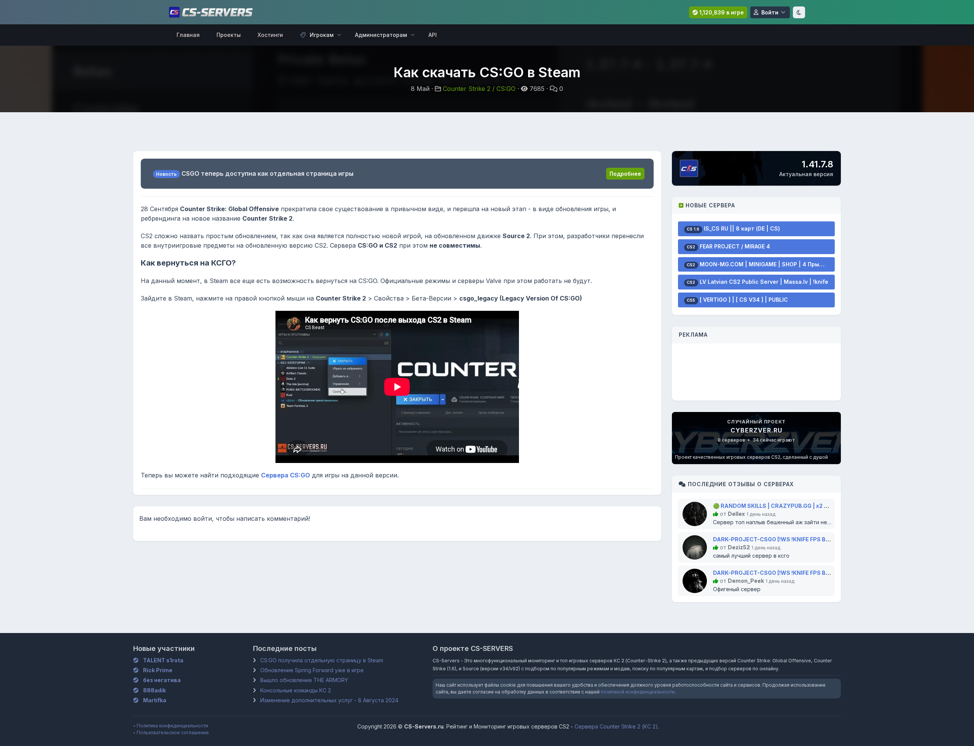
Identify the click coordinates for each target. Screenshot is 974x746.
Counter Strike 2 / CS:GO (479, 88)
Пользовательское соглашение (173, 732)
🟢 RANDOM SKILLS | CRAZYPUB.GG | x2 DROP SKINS (785, 506)
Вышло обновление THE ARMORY (304, 680)
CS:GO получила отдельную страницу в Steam (321, 660)
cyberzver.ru (756, 430)
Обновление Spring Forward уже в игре (312, 670)
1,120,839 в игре (721, 12)
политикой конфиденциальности (638, 692)
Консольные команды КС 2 (295, 690)
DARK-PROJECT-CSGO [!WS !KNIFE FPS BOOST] (778, 539)
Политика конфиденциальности (172, 726)
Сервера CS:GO (285, 475)
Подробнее (625, 173)
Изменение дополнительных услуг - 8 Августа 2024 (329, 700)
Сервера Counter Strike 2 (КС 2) (616, 726)
